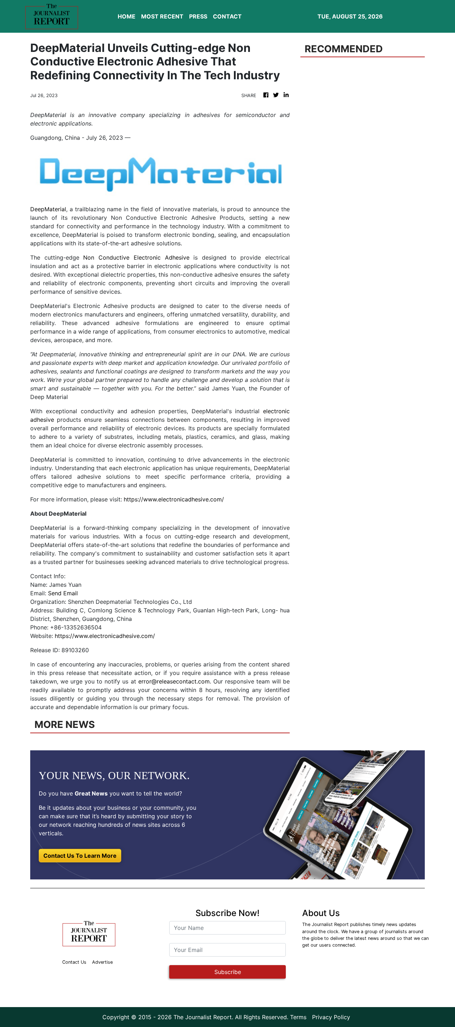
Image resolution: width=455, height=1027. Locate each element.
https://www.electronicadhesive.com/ (174, 499)
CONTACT (227, 16)
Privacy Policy (331, 1017)
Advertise (102, 962)
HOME (126, 16)
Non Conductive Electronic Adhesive (136, 257)
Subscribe (227, 971)
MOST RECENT (162, 16)
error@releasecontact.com (174, 681)
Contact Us (74, 962)
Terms (298, 1017)
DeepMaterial (48, 209)
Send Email (63, 593)
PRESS (198, 16)
